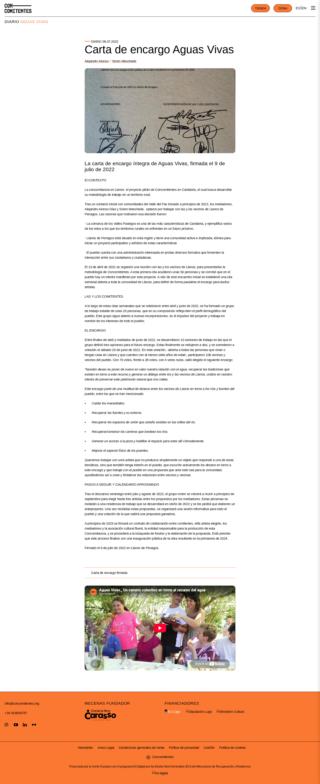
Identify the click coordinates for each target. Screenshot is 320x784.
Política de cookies (232, 748)
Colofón (209, 748)
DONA (283, 8)
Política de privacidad (184, 748)
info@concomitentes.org (22, 703)
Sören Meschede (124, 61)
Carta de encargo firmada (109, 573)
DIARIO (12, 21)
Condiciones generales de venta (141, 748)
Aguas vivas (34, 21)
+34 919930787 (16, 713)
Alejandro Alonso (97, 61)
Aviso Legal (106, 748)
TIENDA (260, 8)
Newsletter (85, 748)
